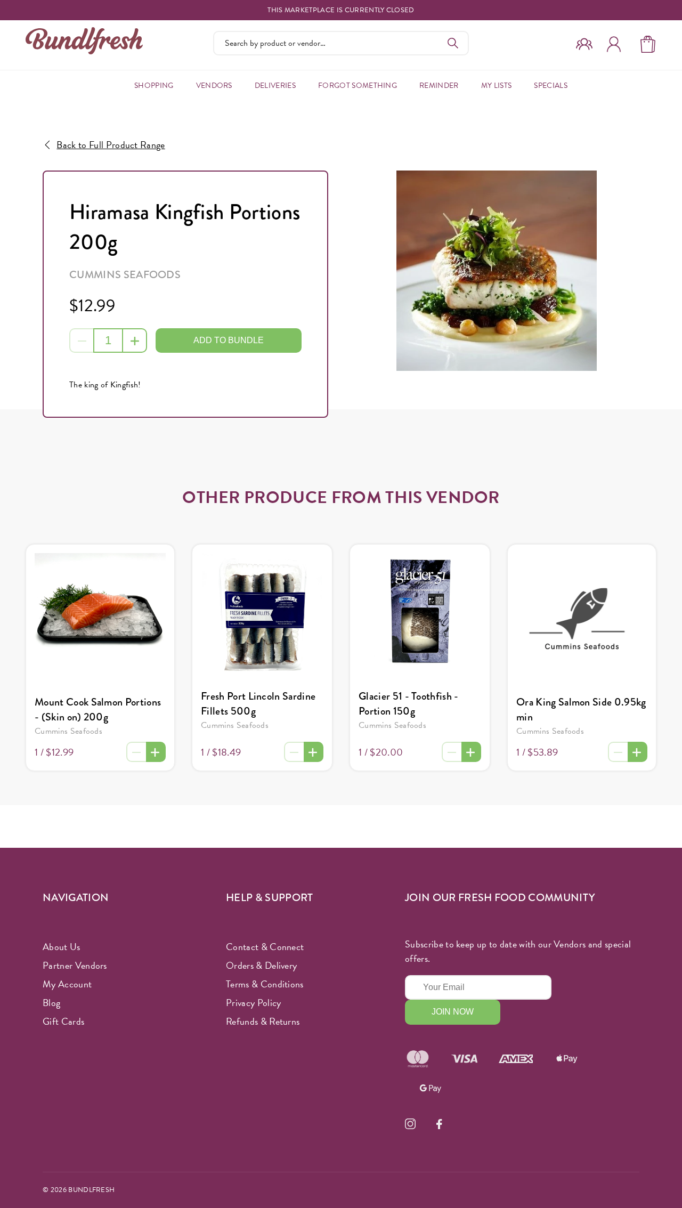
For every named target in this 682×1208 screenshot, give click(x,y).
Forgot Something (357, 85)
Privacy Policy (253, 1002)
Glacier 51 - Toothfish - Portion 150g (409, 703)
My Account (67, 984)
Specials (550, 85)
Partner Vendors (75, 965)
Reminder (439, 85)
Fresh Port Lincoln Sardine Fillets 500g (258, 703)
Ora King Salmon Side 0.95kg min (581, 709)
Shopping (154, 85)
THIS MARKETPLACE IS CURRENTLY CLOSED (341, 10)
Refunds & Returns (262, 1021)
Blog (51, 1002)
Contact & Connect (265, 946)
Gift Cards (63, 1021)
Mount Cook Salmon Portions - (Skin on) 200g (98, 709)
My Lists (496, 85)
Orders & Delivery (261, 965)
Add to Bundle (228, 340)
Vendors (214, 85)
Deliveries (275, 85)
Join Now (453, 1011)
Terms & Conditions (265, 984)
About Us (61, 946)
